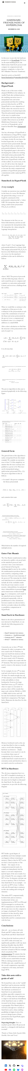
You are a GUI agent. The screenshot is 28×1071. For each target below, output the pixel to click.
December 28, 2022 (14, 29)
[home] (8, 2)
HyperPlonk (15, 60)
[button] (24, 3)
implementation (6, 954)
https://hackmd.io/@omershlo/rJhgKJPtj (14, 77)
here (24, 589)
